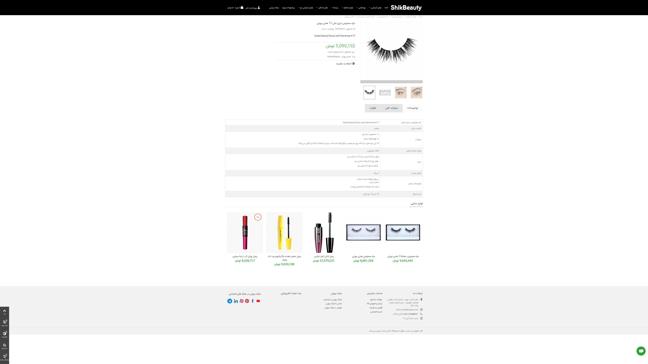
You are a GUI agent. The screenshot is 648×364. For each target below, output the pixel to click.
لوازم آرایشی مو (306, 7)
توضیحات (412, 108)
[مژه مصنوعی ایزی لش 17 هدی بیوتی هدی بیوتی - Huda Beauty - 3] (399, 92)
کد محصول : (350, 29)
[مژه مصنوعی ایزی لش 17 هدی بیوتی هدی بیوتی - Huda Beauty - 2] (384, 92)
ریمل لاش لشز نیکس (324, 256)
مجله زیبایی (274, 7)
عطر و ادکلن (323, 7)
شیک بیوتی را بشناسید (332, 299)
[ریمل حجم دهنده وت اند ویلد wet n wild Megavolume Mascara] (284, 232)
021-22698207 (411, 314)
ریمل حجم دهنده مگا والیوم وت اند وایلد (284, 258)
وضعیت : (330, 29)
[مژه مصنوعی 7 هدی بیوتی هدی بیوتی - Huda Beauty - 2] (403, 232)
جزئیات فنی (391, 108)
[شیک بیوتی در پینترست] (247, 301)
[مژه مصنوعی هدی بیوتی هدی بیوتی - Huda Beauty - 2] (363, 232)
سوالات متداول (376, 299)
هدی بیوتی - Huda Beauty (338, 56)
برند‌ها (335, 7)
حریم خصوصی (376, 311)
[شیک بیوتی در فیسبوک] (252, 301)
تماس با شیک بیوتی (334, 303)
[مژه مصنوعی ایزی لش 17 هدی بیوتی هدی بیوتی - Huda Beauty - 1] (368, 92)
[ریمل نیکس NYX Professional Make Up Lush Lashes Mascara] (324, 232)
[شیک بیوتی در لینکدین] (235, 301)
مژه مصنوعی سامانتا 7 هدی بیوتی (403, 256)
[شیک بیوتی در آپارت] (241, 301)
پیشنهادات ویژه (288, 7)
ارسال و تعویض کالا (374, 303)
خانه (386, 7)
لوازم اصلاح (348, 7)
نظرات (373, 108)
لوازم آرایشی (376, 7)
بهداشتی (362, 7)
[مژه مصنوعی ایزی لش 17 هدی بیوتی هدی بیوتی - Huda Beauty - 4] (415, 92)
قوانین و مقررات (375, 307)
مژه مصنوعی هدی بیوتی (363, 256)
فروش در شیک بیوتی (333, 307)
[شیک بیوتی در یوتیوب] (258, 301)
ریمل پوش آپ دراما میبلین (245, 256)
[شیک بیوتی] (406, 7)
